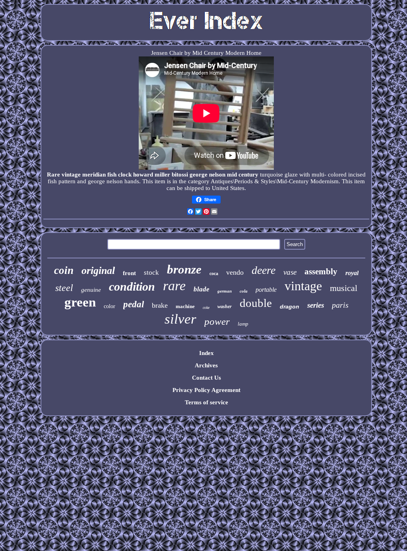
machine (185, 306)
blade (201, 289)
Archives (206, 365)
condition (132, 286)
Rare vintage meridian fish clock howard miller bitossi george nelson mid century (152, 174)
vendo (235, 272)
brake (160, 305)
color (109, 306)
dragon (289, 306)
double (256, 303)
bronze (184, 269)
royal (352, 273)
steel (64, 288)
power (217, 321)
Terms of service (206, 402)
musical (343, 288)
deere (263, 270)
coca (213, 273)
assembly (320, 271)
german (224, 291)
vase (290, 272)
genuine (91, 290)
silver (180, 319)
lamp (243, 324)
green (80, 302)
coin (64, 270)
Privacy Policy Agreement (206, 390)
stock (151, 272)
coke (206, 307)
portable (266, 289)
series (315, 305)
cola (244, 291)
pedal (133, 304)
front (129, 273)
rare (174, 285)
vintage (303, 286)
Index (206, 353)
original (98, 270)
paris (340, 305)
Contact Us (206, 377)
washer (224, 306)
